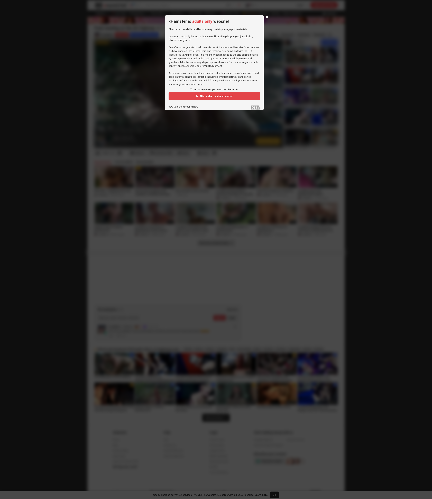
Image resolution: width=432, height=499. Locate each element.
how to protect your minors (183, 106)
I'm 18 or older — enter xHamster (214, 96)
